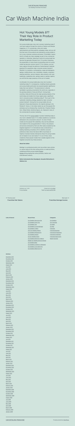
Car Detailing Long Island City (35, 246)
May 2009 (8, 403)
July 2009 (8, 399)
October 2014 (9, 285)
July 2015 (8, 267)
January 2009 (9, 411)
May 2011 (8, 355)
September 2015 (10, 263)
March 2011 (9, 359)
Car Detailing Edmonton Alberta (36, 238)
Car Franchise (24, 190)
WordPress (66, 420)
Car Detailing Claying (33, 234)
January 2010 (9, 387)
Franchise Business (54, 230)
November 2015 (10, 258)
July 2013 (8, 315)
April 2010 (8, 381)
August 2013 (9, 313)
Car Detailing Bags (32, 242)
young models (34, 116)
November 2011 (10, 343)
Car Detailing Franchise (37, 5)
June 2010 (8, 377)
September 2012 (10, 335)
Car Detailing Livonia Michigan (35, 226)
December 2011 (9, 341)
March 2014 (9, 299)
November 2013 (10, 307)
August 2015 (9, 265)
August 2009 (9, 397)
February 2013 (9, 325)
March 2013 (9, 323)
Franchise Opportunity (55, 236)
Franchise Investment (55, 234)
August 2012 (9, 337)
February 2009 (9, 409)
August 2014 (9, 289)
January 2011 (9, 363)
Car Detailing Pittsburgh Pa (34, 232)
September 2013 (10, 311)
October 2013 (9, 309)
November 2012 (10, 331)
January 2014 (9, 303)
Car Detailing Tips (32, 224)
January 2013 (9, 327)
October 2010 (9, 369)
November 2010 (10, 367)
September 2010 (10, 371)
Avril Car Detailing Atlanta (34, 230)
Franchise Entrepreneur (56, 232)
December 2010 (10, 365)
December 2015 (10, 256)
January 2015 (9, 279)
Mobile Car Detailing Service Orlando (37, 240)
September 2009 (10, 395)
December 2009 (10, 389)
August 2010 (9, 373)
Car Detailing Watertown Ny (35, 248)
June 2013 (8, 317)
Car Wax (52, 226)
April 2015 (8, 273)
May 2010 (8, 379)
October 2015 (9, 260)
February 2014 (9, 301)
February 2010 (9, 385)
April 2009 (8, 405)
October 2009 (9, 393)
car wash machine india (50, 190)
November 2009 (10, 391)
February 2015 (9, 277)
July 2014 (8, 291)
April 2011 (8, 357)
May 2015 (8, 271)
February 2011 (9, 361)
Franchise (52, 228)
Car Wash (53, 188)
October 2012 (9, 333)
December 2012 (10, 329)
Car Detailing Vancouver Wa (35, 220)
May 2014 (8, 295)
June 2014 (8, 293)
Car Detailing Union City (34, 222)
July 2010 (8, 375)
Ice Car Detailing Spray (33, 236)
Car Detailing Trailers (33, 228)
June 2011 (8, 353)
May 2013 (8, 319)
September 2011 (10, 347)
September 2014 (10, 287)
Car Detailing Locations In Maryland (37, 244)
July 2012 (8, 339)
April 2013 (8, 321)
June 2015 (8, 269)
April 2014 (8, 297)
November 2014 (10, 283)
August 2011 (9, 349)
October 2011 (9, 345)
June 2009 (8, 401)
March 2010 (9, 383)
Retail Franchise (54, 238)
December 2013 (10, 305)
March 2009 (9, 407)
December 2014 (10, 281)
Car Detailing (53, 220)
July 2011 (8, 351)
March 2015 (9, 275)
